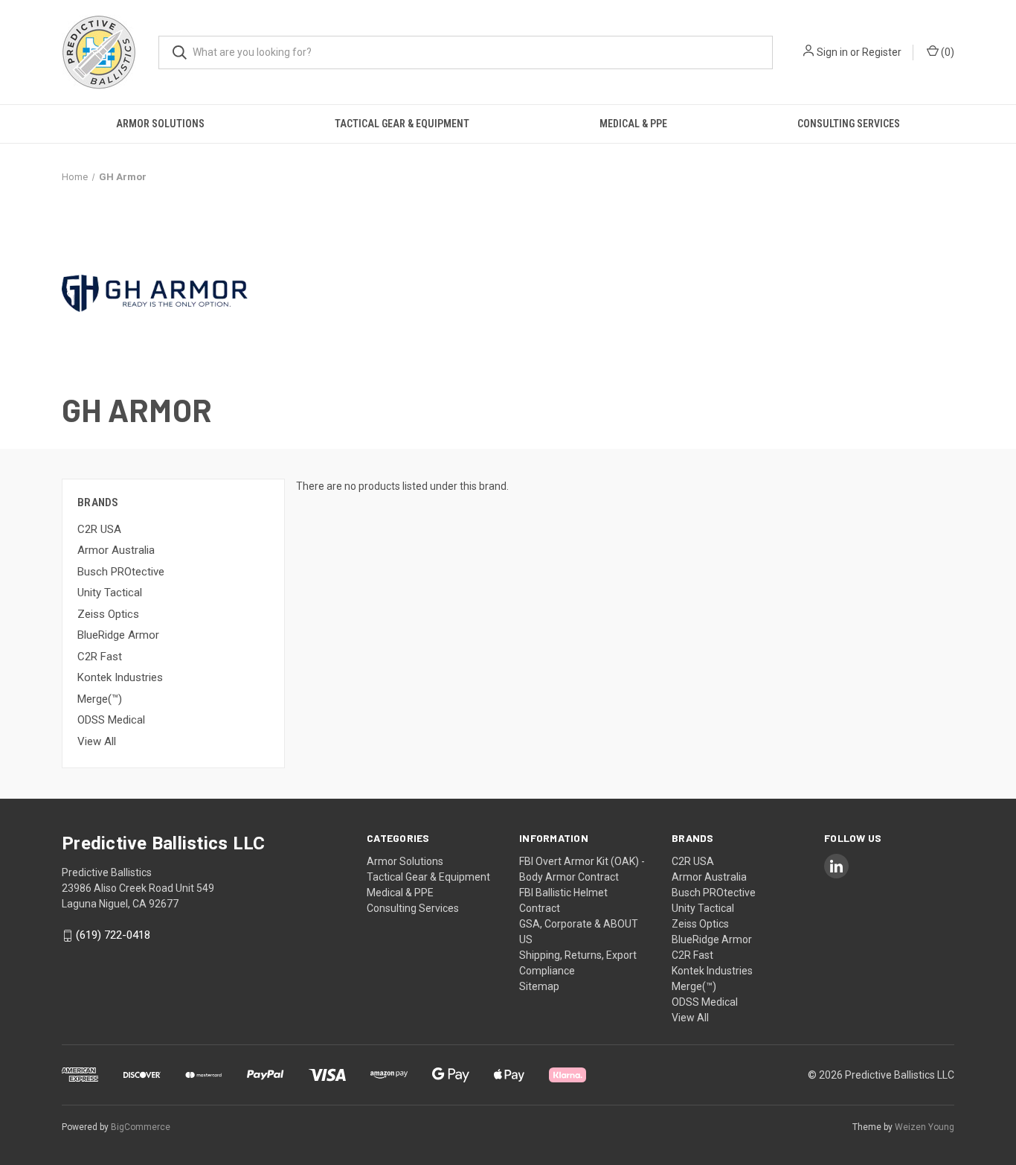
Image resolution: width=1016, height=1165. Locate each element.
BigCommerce (140, 1127)
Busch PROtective (120, 571)
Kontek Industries (120, 677)
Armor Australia (116, 550)
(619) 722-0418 (113, 935)
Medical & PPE (633, 124)
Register (881, 52)
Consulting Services (848, 124)
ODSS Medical (111, 720)
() (946, 52)
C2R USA (99, 529)
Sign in (832, 52)
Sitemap (539, 986)
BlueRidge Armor (118, 635)
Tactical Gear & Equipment (402, 124)
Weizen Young (924, 1127)
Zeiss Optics (108, 614)
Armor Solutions (160, 124)
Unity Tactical (109, 592)
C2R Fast (99, 656)
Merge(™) (99, 699)
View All (96, 741)
